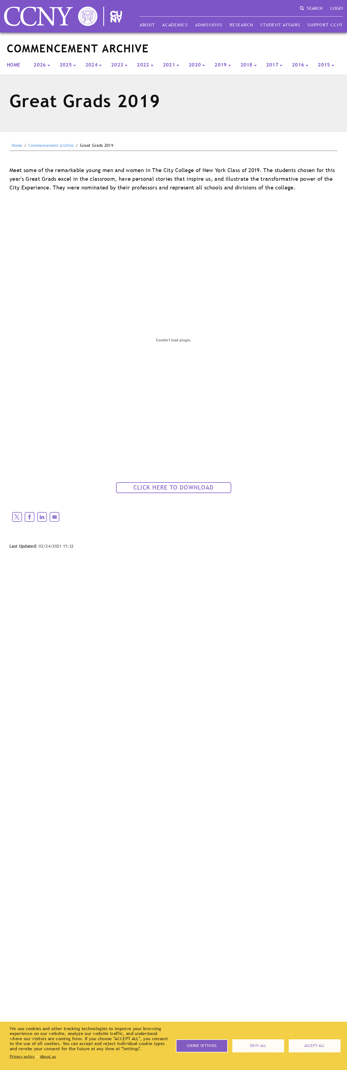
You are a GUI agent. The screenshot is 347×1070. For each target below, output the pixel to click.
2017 (272, 65)
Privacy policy (22, 1056)
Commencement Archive (50, 145)
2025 (66, 65)
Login (336, 8)
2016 (298, 65)
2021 (169, 65)
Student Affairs (280, 24)
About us (48, 1056)
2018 (246, 65)
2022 (143, 65)
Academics (175, 24)
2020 (195, 65)
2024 (91, 65)
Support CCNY (325, 24)
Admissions (208, 24)
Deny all (258, 1045)
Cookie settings (202, 1045)
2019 (220, 65)
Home (13, 65)
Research (241, 24)
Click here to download (173, 487)
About (147, 24)
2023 (117, 65)
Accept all (314, 1045)
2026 (40, 65)
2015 (324, 65)
